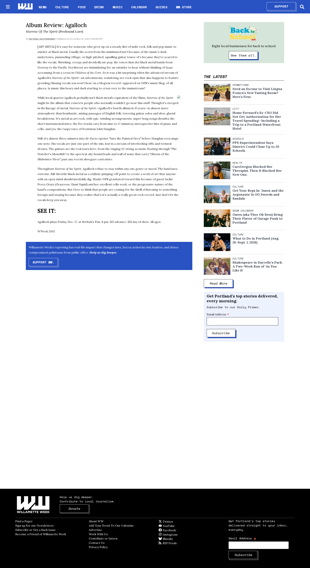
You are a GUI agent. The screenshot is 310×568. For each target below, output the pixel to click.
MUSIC (118, 7)
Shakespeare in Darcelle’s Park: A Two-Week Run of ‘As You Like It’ (257, 266)
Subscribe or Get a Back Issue (35, 530)
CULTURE (62, 7)
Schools (238, 139)
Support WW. (45, 262)
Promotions (240, 85)
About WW (96, 521)
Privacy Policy (98, 547)
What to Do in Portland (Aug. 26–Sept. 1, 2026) (255, 240)
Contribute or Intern (103, 538)
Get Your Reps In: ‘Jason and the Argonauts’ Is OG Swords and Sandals (258, 194)
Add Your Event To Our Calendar (111, 525)
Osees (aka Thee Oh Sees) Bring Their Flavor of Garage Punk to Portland (257, 218)
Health (237, 163)
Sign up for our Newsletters (34, 525)
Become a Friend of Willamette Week (40, 534)
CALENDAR (139, 7)
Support (285, 6)
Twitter (177, 521)
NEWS (43, 7)
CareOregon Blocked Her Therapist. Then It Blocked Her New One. (257, 171)
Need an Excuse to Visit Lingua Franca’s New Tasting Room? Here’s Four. (257, 93)
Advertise (95, 530)
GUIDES (161, 7)
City (235, 109)
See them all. (244, 55)
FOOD (82, 7)
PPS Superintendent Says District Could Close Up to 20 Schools (255, 147)
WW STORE (184, 7)
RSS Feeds (176, 543)
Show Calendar (242, 210)
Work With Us (98, 534)
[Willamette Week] (25, 6)
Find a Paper (24, 521)
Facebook (179, 530)
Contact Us (97, 543)
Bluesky (173, 539)
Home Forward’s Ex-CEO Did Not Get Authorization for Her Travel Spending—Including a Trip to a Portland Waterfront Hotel (256, 121)
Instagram (177, 534)
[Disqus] (109, 330)
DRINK (99, 7)
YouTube (175, 526)
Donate (79, 508)
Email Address (218, 314)
